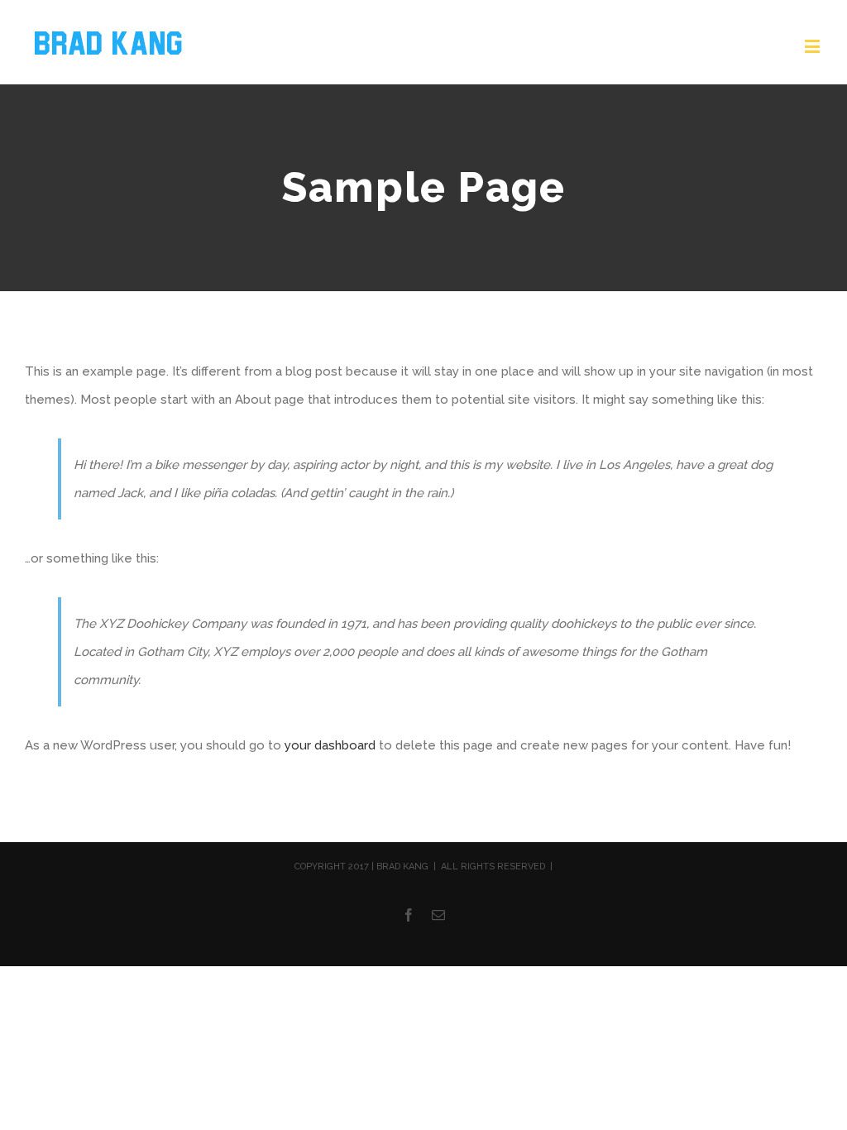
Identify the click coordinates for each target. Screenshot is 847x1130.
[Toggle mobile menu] (813, 46)
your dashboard (330, 745)
